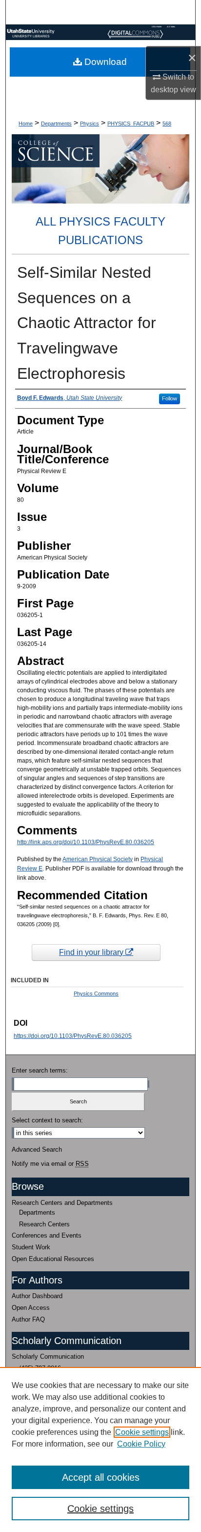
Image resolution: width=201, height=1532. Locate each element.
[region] (100, 1449)
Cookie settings (142, 1432)
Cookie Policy (141, 1444)
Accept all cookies (101, 1477)
